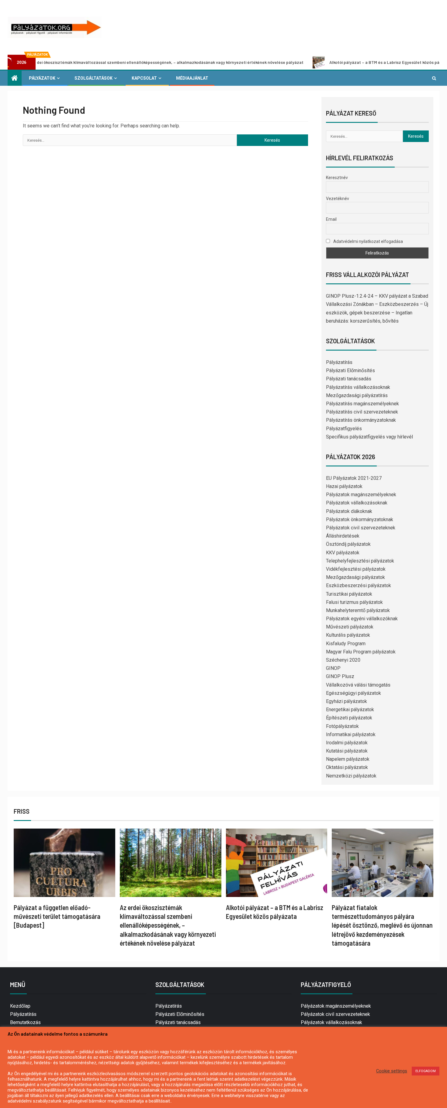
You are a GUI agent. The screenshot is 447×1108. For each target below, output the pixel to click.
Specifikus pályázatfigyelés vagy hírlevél (369, 437)
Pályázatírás (339, 362)
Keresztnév (337, 177)
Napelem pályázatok (347, 759)
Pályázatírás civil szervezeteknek (362, 412)
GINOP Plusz (340, 676)
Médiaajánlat (192, 78)
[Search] (434, 78)
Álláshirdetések (342, 536)
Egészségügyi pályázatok (353, 693)
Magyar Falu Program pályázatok (361, 652)
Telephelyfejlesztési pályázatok (360, 561)
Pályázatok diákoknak (349, 511)
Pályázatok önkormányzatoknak (359, 519)
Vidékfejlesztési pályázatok (356, 569)
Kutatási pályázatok (347, 751)
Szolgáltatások (93, 78)
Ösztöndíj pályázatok (348, 544)
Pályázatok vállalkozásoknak (356, 503)
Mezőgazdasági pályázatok (355, 577)
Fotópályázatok (342, 726)
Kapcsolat (144, 78)
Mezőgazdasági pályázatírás (357, 395)
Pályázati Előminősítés (350, 370)
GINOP (333, 668)
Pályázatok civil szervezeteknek (360, 528)
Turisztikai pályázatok (349, 594)
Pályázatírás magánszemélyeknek (362, 404)
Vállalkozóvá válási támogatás (358, 685)
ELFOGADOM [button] (425, 1071)
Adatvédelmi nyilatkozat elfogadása (367, 241)
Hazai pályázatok (344, 486)
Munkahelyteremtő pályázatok (358, 610)
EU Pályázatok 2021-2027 (354, 478)
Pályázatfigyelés (344, 428)
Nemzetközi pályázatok (351, 776)
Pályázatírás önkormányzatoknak (361, 420)
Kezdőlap (20, 1006)
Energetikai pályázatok (350, 709)
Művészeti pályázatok (349, 627)
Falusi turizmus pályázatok (354, 602)
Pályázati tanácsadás (348, 379)
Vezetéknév (337, 198)
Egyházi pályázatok (346, 701)
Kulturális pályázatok (348, 635)
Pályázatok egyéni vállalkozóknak (362, 619)
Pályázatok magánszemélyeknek (361, 494)
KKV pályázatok (342, 553)
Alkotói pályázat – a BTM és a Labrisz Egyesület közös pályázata (358, 62)
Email (331, 219)
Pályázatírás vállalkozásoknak (358, 387)
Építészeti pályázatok (349, 718)
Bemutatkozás (25, 1022)
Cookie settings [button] (391, 1071)
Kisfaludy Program (346, 643)
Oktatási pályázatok (347, 767)
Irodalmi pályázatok (347, 743)
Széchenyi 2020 (343, 660)
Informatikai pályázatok (351, 734)
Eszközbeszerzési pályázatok (358, 585)
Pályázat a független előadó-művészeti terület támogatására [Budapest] (57, 916)
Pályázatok (42, 78)
